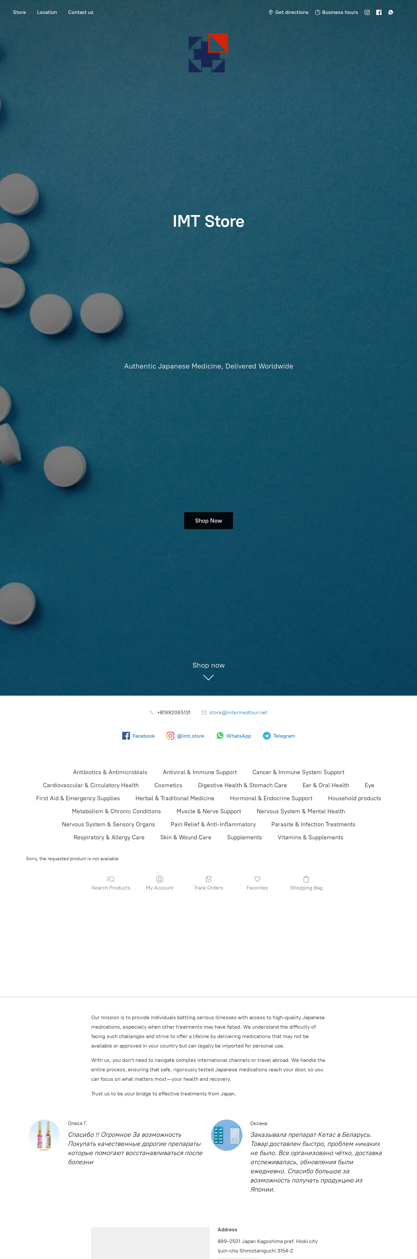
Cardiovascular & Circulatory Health (91, 785)
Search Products (111, 888)
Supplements (244, 837)
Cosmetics (168, 785)
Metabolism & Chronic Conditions (116, 811)
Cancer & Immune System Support (298, 772)
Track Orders (208, 888)
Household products (354, 798)
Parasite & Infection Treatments (313, 824)
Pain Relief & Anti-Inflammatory (213, 824)
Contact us (80, 12)
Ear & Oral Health (326, 785)
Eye (369, 785)
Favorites (257, 888)
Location (47, 12)
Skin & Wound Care (185, 837)
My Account (160, 888)
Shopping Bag (306, 888)
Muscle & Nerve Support (209, 811)
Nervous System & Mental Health (301, 811)
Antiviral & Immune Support (200, 772)
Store (19, 12)
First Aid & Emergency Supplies (78, 798)
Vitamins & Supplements (310, 837)
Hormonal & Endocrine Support (271, 798)
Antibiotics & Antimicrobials (110, 772)
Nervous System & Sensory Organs (108, 824)
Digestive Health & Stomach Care (242, 785)
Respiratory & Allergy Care (109, 837)
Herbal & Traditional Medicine (175, 798)
